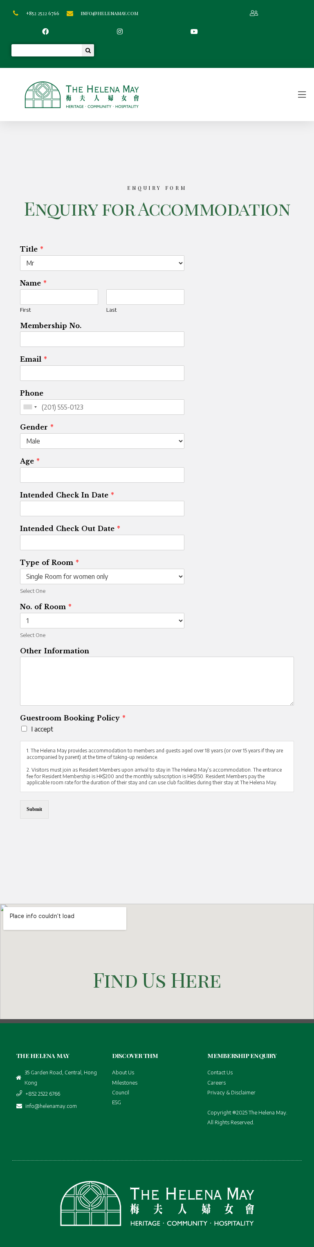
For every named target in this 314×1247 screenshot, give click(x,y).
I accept (42, 729)
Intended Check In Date (67, 495)
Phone (31, 393)
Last (111, 309)
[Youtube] (194, 32)
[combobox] (29, 407)
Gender (37, 427)
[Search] (88, 50)
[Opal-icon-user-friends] (253, 13)
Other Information (54, 651)
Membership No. (50, 326)
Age (30, 461)
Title (31, 249)
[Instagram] (120, 32)
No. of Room (46, 607)
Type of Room (49, 562)
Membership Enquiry (241, 1055)
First (25, 309)
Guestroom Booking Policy (73, 718)
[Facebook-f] (45, 32)
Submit (34, 809)
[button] (232, 94)
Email (33, 359)
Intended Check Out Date (70, 528)
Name (33, 283)
